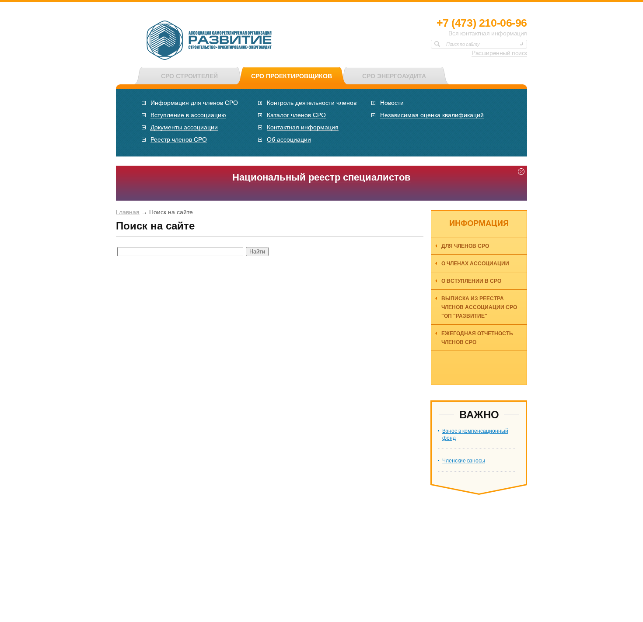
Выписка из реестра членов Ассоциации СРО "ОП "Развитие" (479, 307)
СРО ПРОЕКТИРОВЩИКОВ (291, 76)
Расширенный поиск (499, 52)
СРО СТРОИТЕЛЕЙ (189, 76)
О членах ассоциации (475, 264)
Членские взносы (463, 461)
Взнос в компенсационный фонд (475, 434)
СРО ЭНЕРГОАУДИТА (394, 76)
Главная (128, 211)
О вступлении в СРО (471, 281)
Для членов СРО (465, 246)
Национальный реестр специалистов (321, 177)
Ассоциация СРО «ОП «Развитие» (210, 41)
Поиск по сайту (462, 44)
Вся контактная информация (487, 33)
